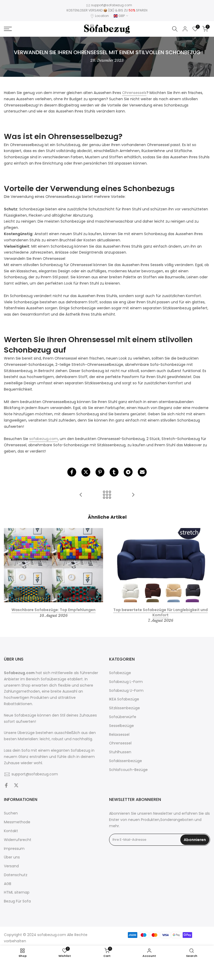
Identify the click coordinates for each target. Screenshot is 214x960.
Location (102, 16)
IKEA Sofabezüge (124, 699)
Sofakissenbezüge (125, 760)
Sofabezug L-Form (126, 681)
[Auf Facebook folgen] (6, 786)
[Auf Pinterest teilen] (100, 472)
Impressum (14, 848)
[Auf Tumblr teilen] (114, 472)
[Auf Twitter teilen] (85, 472)
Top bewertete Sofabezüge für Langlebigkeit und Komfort (160, 612)
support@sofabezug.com (111, 5)
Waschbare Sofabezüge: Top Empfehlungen (53, 609)
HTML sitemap (16, 892)
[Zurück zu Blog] (107, 495)
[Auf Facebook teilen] (71, 472)
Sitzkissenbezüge (124, 708)
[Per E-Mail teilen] (142, 472)
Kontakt (11, 831)
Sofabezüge (120, 672)
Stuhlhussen (120, 752)
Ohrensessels (134, 92)
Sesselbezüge (121, 725)
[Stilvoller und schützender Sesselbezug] (133, 495)
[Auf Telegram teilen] (128, 472)
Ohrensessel (120, 743)
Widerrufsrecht (17, 839)
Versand (11, 866)
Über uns (12, 857)
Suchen (11, 813)
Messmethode (17, 822)
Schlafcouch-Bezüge (128, 769)
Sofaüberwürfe (122, 716)
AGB (7, 883)
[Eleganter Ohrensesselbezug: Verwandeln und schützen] (81, 495)
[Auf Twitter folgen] (16, 786)
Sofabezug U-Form (126, 690)
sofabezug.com (43, 438)
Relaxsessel (119, 734)
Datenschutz (15, 875)
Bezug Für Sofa (17, 901)
